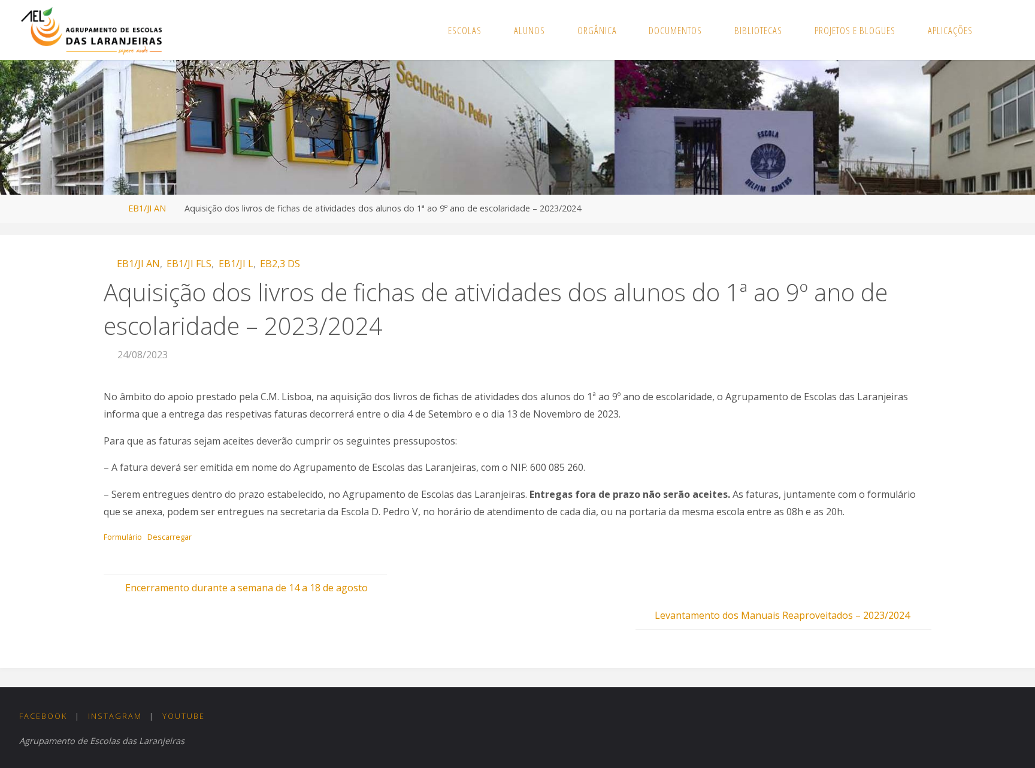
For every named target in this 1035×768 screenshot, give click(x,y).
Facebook (43, 715)
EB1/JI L (236, 263)
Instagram (115, 715)
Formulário (123, 536)
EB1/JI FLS (189, 263)
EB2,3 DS (280, 263)
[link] (1001, 30)
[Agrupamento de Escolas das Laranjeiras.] (91, 30)
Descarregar (169, 536)
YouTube (183, 715)
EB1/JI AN (147, 208)
